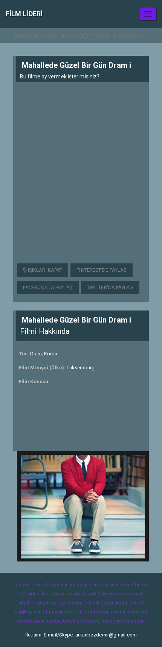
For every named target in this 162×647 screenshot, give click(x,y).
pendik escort (99, 603)
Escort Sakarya (98, 594)
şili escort (87, 621)
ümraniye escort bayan (93, 584)
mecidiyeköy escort (123, 621)
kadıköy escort (31, 612)
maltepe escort (66, 603)
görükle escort (36, 594)
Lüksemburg (81, 367)
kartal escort (130, 603)
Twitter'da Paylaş (110, 287)
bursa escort (67, 594)
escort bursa (133, 584)
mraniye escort (65, 612)
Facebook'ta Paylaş (48, 287)
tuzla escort (129, 594)
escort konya (31, 621)
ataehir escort (33, 603)
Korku (50, 353)
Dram (36, 353)
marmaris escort (129, 612)
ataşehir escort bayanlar (41, 584)
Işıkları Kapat (45, 270)
